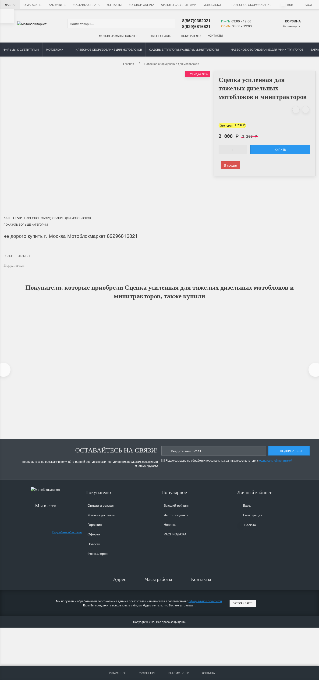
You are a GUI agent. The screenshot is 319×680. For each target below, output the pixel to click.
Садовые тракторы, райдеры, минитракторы (184, 49)
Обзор (8, 256)
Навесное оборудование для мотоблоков (264, 5)
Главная (10, 5)
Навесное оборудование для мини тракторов (267, 49)
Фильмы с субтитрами (178, 5)
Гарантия (95, 524)
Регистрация (252, 515)
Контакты (114, 5)
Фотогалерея (98, 553)
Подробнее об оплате (67, 532)
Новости (94, 543)
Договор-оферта (141, 5)
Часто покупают (176, 515)
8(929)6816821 (196, 26)
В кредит (230, 165)
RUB (289, 5)
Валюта (249, 524)
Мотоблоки (212, 5)
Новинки (170, 524)
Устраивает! (242, 603)
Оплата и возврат (101, 505)
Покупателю (190, 36)
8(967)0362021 (196, 20)
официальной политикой (275, 460)
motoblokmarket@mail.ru (119, 36)
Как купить (57, 5)
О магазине (33, 5)
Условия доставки (101, 515)
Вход (308, 5)
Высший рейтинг (176, 505)
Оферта (94, 534)
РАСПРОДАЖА (175, 534)
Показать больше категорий (26, 224)
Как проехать (160, 36)
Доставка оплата (86, 5)
